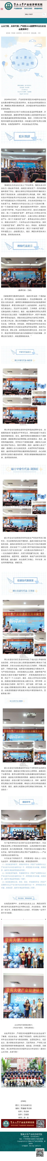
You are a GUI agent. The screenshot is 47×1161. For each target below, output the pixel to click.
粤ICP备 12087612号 (35, 1146)
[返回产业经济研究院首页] (23, 6)
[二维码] (40, 1150)
